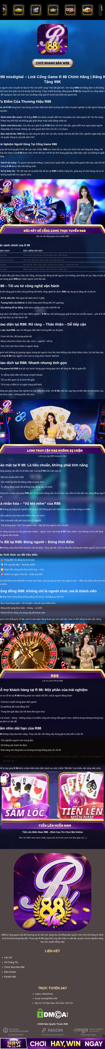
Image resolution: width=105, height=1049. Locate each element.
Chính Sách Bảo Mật (14, 967)
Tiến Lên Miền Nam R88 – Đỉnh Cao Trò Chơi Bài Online (52, 832)
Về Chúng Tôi (11, 962)
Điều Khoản (10, 972)
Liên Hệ (8, 957)
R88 (4, 935)
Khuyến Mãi (10, 977)
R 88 (41, 938)
